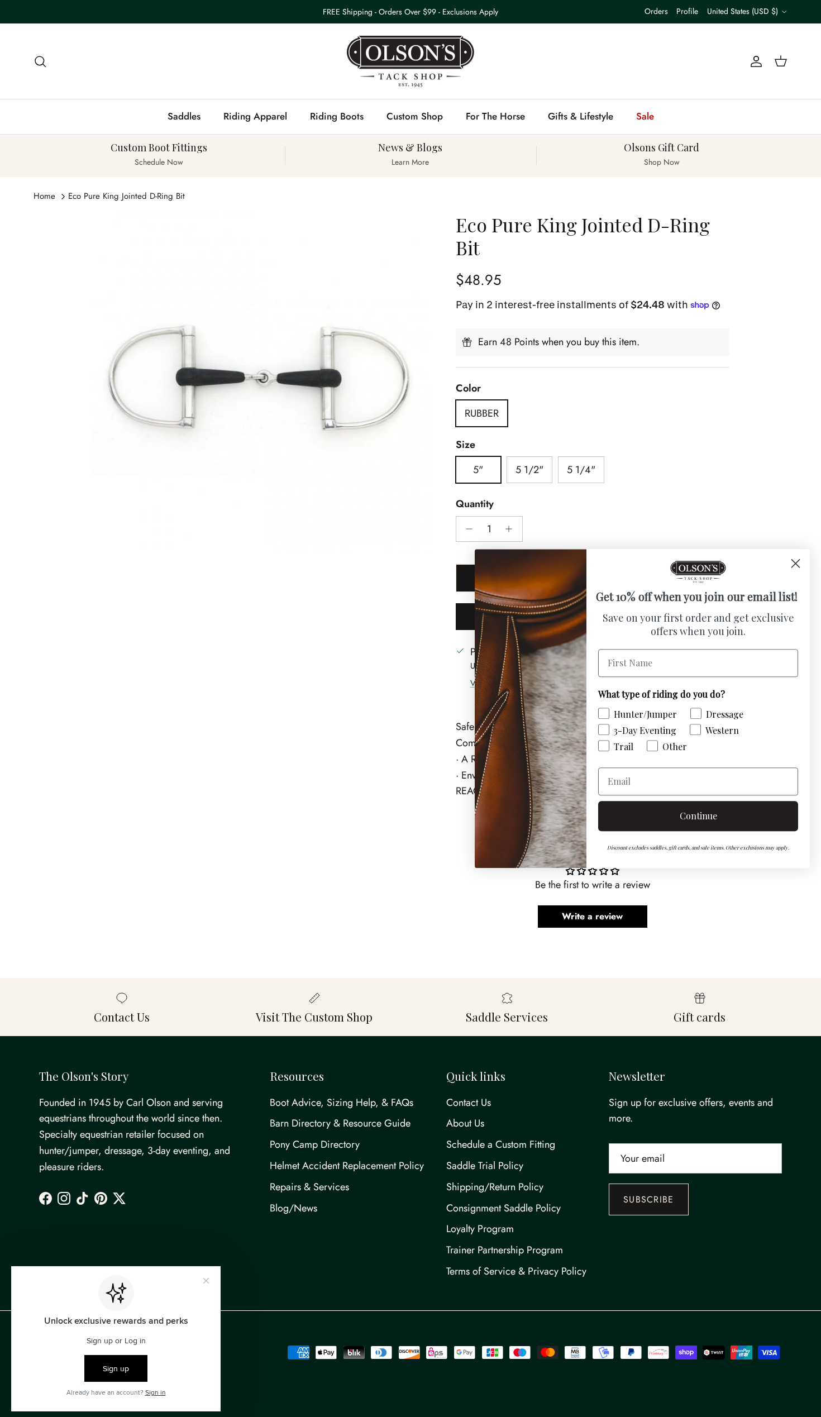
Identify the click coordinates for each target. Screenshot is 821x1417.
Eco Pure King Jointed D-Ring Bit (126, 196)
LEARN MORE (459, 16)
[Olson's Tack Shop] (410, 61)
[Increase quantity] (512, 529)
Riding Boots (337, 116)
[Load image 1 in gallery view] (261, 383)
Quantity (475, 504)
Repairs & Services (309, 1187)
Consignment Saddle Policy (503, 1208)
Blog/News (293, 1208)
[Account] (754, 61)
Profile (687, 11)
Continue (698, 816)
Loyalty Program (480, 1229)
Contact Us (468, 1102)
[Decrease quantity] (466, 529)
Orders (656, 11)
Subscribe (648, 1199)
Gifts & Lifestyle (580, 116)
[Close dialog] (795, 563)
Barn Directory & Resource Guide (340, 1123)
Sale (645, 116)
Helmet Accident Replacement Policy (347, 1165)
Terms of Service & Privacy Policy (516, 1271)
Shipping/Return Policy (494, 1187)
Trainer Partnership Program (504, 1250)
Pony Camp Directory (315, 1144)
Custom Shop (414, 116)
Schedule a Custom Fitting (500, 1144)
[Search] (40, 61)
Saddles (184, 116)
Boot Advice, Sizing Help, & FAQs (341, 1102)
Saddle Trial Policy (484, 1165)
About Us (465, 1123)
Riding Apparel (255, 116)
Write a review (592, 916)
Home (44, 196)
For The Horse (495, 116)
